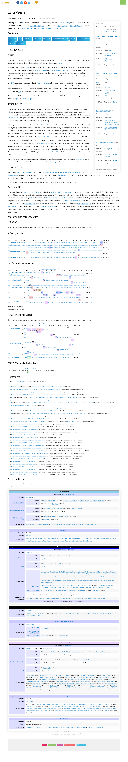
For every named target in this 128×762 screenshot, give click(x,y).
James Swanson (61, 688)
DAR (81, 242)
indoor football (62, 198)
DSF (70, 327)
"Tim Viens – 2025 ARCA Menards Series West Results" (26, 474)
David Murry (90, 683)
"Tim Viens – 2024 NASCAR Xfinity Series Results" (25, 437)
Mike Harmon (62, 175)
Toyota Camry (62, 25)
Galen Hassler (89, 706)
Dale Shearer (100, 685)
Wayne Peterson (43, 83)
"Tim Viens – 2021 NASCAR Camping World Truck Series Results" (29, 453)
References (11, 43)
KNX (62, 297)
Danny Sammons (73, 590)
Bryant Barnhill (62, 585)
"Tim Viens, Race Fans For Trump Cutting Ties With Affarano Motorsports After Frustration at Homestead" (55, 400)
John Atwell (29, 613)
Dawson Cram (46, 538)
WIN (47, 327)
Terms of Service (70, 745)
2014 (109, 117)
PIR (57, 252)
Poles (115, 65)
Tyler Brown (59, 516)
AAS (42, 372)
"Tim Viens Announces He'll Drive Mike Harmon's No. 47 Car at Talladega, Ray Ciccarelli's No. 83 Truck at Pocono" (57, 413)
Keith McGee (95, 613)
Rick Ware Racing (101, 598)
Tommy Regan (90, 727)
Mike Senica (93, 685)
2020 (109, 87)
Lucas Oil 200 (111, 90)
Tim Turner (93, 688)
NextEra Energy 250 (45, 143)
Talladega (24, 86)
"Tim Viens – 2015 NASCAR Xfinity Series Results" (25, 424)
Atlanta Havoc (13, 206)
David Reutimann (87, 580)
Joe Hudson (65, 587)
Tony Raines (58, 580)
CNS (32, 372)
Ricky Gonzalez (54, 590)
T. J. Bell (35, 613)
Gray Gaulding (85, 574)
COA (50, 250)
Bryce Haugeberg (97, 652)
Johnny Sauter (73, 540)
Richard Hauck (36, 681)
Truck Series (27, 38)
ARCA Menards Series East (17, 510)
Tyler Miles (70, 683)
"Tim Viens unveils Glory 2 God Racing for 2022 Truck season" (43, 410)
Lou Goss (51, 587)
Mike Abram (29, 675)
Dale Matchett (36, 683)
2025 (106, 127)
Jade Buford (99, 571)
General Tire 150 (112, 127)
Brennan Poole (55, 540)
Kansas (109, 98)
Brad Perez (99, 578)
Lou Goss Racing (92, 598)
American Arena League (47, 206)
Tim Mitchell (76, 683)
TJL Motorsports (13, 118)
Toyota (17, 99)
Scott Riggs (96, 580)
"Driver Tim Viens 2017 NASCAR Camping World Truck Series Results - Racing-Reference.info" (36, 394)
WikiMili (5, 2)
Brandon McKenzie (82, 708)
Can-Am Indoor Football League (72, 201)
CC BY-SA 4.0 (63, 733)
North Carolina (70, 494)
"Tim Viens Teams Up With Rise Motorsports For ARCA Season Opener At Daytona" (52, 384)
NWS (52, 302)
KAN (94, 242)
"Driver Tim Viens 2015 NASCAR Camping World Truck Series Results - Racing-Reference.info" (36, 389)
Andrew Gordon (63, 538)
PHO (33, 242)
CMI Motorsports (44, 136)
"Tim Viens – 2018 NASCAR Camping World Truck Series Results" (29, 448)
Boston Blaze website (17, 487)
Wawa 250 (110, 59)
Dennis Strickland (52, 688)
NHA (64, 242)
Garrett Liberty (110, 681)
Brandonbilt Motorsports (57, 598)
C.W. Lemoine (78, 660)
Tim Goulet (29, 497)
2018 (9, 244)
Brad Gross (73, 613)
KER (25, 372)
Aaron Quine (50, 580)
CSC (66, 257)
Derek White (66, 500)
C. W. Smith (29, 688)
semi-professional (84, 203)
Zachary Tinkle (79, 688)
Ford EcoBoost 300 (112, 53)
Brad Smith (114, 685)
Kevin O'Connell (91, 578)
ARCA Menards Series (103, 110)
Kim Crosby (68, 677)
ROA (78, 242)
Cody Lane (53, 708)
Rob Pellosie (72, 524)
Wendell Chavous (86, 585)
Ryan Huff (79, 538)
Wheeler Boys (70, 585)
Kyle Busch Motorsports (50, 162)
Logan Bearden (62, 556)
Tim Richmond (54, 685)
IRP (70, 300)
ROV (92, 257)
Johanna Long (44, 628)
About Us (60, 745)
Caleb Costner (62, 564)
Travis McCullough (111, 538)
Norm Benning (30, 538)
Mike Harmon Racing (15, 242)
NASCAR (98, 36)
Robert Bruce (78, 585)
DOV (52, 242)
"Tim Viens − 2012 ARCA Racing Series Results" (24, 461)
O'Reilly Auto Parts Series (110, 36)
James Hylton (59, 681)
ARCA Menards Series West (104, 142)
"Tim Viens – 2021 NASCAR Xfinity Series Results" (25, 432)
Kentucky (48, 86)
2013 (60, 63)
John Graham (93, 574)
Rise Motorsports (113, 149)
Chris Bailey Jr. (52, 675)
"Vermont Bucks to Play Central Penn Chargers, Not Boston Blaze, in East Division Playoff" (35, 418)
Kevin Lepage (92, 576)
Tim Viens (14, 484)
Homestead (108, 55)
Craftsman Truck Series (109, 73)
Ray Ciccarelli (29, 610)
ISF (63, 327)
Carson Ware (46, 556)
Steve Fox (60, 679)
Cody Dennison (103, 677)
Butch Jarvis (67, 681)
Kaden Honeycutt (72, 538)
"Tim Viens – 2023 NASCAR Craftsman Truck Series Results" (27, 458)
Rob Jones (79, 681)
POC (52, 244)
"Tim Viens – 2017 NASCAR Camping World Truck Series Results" (29, 445)
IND (66, 242)
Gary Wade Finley (30, 690)
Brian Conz (80, 677)
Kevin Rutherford (63, 635)
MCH (55, 242)
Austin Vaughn (107, 688)
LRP (47, 357)
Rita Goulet (36, 497)
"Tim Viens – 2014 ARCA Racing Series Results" (24, 464)
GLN (71, 242)
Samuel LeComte (101, 538)
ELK (39, 327)
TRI (38, 372)
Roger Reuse (79, 580)
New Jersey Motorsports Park (60, 70)
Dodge (23, 242)
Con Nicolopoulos (79, 652)
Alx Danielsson (87, 677)
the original (70, 421)
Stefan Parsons (47, 540)
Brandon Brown (91, 571)
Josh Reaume (64, 580)
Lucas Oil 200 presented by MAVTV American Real (111, 122)
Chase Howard (81, 500)
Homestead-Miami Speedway (70, 172)
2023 (97, 82)
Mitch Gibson (37, 524)
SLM (33, 327)
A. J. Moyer (83, 683)
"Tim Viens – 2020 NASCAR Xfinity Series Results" (25, 429)
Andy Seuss (86, 710)
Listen (123, 2)
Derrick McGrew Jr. (63, 524)
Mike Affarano (30, 624)
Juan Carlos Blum (70, 571)
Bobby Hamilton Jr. (74, 706)
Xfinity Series (37, 38)
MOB (30, 327)
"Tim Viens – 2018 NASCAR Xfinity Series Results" (25, 426)
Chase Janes (86, 538)
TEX (38, 242)
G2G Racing (80, 159)
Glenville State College (31, 192)
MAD (63, 337)
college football (56, 192)
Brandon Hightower (57, 727)
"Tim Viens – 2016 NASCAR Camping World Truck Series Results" (29, 442)
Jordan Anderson (45, 571)
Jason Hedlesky (97, 706)
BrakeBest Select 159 (52, 152)
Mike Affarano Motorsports (46, 125)
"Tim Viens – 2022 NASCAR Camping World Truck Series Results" (29, 456)
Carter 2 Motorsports (16, 328)
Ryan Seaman (81, 590)
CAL (36, 242)
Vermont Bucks (51, 198)
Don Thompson (70, 688)
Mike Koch (86, 681)
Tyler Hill (79, 613)
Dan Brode (55, 704)
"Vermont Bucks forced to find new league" (23, 416)
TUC (30, 372)
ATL (29, 242)
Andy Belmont (66, 675)
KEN (62, 242)
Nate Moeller (48, 648)
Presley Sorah (101, 500)
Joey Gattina (74, 679)
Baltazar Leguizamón (74, 576)
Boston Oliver (54, 564)
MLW (72, 302)
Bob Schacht (70, 685)
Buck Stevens (43, 688)
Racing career (12, 38)
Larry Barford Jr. (47, 704)
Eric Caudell (78, 704)
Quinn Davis (73, 500)
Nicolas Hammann (109, 574)
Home (44, 745)
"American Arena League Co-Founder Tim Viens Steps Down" (28, 421)
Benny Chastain (44, 677)
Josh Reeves (88, 587)
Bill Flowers (54, 679)
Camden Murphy (74, 578)
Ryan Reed (110, 613)
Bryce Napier (82, 727)
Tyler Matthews (107, 576)
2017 (9, 284)
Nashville (17, 86)
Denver (64, 494)
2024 (97, 45)
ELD (54, 272)
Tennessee (70, 645)
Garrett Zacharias (91, 524)
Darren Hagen (64, 706)
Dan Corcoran (47, 574)
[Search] (36, 2)
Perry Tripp (87, 688)
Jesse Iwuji (58, 576)
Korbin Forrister (56, 706)
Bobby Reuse (72, 580)
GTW (46, 272)
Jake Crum (62, 574)
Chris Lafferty (46, 708)
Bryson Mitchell (30, 540)
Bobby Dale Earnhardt (91, 500)
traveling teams (29, 203)
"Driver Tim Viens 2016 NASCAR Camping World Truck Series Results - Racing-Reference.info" (36, 392)
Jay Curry (98, 704)
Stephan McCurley (63, 590)
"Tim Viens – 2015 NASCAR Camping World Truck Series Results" (29, 440)
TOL (37, 327)
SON (57, 257)
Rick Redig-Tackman (81, 524)
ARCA (20, 38)
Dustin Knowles (38, 708)
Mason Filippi (54, 538)
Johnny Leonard (101, 681)
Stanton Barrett (54, 571)
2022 (9, 253)
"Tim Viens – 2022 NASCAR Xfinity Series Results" (25, 434)
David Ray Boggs (84, 675)
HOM (101, 241)
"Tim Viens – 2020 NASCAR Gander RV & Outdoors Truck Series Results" (31, 450)
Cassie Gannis (44, 587)
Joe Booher (92, 675)
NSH (59, 250)
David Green (100, 574)
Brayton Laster (45, 524)
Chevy (24, 244)
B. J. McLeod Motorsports (32, 598)
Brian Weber (107, 587)
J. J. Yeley (50, 582)
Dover (106, 92)
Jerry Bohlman (38, 538)
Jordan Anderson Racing (81, 598)
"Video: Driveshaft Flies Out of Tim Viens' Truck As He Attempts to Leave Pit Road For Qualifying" (37, 408)
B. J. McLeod (58, 578)
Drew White (65, 690)
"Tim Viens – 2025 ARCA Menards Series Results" (25, 472)
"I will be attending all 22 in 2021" (20, 405)
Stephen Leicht (54, 524)
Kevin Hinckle (62, 652)
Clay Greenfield (39, 727)
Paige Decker (111, 585)
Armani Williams (87, 540)
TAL (45, 242)
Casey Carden (29, 524)
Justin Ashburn (43, 675)
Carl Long (99, 576)
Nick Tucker (93, 710)
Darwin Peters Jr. (79, 587)
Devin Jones (65, 576)
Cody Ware (108, 580)
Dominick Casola (70, 704)
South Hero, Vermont (111, 31)
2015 (106, 53)
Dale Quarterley (64, 540)
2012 (30, 60)
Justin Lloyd (67, 708)
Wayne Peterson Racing (15, 343)
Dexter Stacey (95, 590)
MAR (99, 247)
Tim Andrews (53, 585)
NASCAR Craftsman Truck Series (49, 28)
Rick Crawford (55, 574)
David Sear (73, 710)
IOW (48, 242)
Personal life (46, 38)
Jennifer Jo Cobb (45, 590)
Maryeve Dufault (31, 706)
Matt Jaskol (93, 538)
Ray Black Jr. (62, 571)
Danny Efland (77, 574)
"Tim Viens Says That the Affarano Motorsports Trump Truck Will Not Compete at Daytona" (54, 397)
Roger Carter (29, 701)
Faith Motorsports (69, 598)
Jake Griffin (52, 632)
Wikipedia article (71, 731)
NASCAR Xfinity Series (27, 28)
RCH (43, 242)
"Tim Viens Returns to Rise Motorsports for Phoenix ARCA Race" (48, 386)
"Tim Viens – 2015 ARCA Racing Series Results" (24, 466)
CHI (57, 242)
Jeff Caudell (36, 677)
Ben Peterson (54, 652)
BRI (40, 242)
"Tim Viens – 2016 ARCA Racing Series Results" (24, 469)
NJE (49, 327)
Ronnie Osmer (43, 710)
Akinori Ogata (39, 540)
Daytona (107, 61)
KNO (60, 300)
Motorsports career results (60, 38)
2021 (9, 250)
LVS (31, 242)
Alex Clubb (51, 677)
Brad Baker (59, 675)
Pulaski (65, 645)
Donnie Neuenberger (100, 708)
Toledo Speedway (41, 70)
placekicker (69, 192)
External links (21, 43)
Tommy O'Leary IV (112, 683)
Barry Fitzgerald (46, 679)
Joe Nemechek (83, 578)
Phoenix (107, 130)
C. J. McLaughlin (50, 578)
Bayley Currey (69, 574)
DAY (26, 242)
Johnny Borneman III (81, 571)
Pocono (34, 86)
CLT (50, 242)
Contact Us (52, 745)
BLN (61, 327)
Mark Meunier (65, 578)
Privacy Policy (81, 745)
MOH (74, 242)
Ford (25, 334)
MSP (65, 274)
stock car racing (64, 23)
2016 (19, 91)
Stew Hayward (57, 587)
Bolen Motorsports (45, 598)
